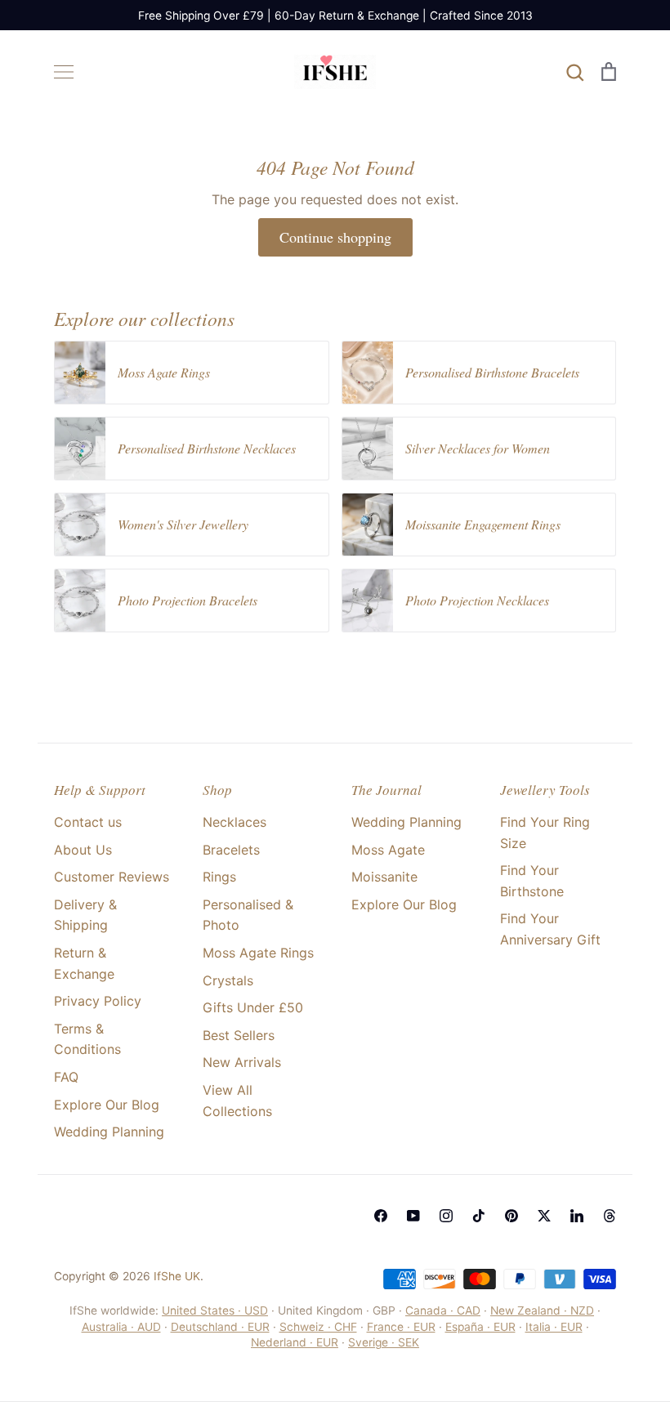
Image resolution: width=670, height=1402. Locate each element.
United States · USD (215, 1310)
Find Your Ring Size (545, 832)
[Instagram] (446, 1215)
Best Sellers (239, 1035)
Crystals (228, 980)
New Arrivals (242, 1062)
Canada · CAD (442, 1310)
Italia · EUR (554, 1326)
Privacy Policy (97, 1001)
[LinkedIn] (577, 1215)
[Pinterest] (511, 1215)
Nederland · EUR (294, 1342)
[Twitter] (544, 1215)
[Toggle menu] (64, 72)
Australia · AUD (121, 1326)
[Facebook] (380, 1215)
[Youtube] (413, 1215)
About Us (83, 850)
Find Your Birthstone (532, 881)
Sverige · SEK (383, 1342)
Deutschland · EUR (220, 1326)
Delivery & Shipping (85, 915)
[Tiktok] (478, 1215)
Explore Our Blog (106, 1104)
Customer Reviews (111, 876)
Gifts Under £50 (253, 1007)
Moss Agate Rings (258, 952)
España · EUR (480, 1326)
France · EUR (401, 1326)
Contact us (88, 822)
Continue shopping (335, 237)
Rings (219, 876)
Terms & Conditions (87, 1039)
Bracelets (231, 850)
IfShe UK (177, 1276)
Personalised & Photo (248, 915)
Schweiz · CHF (318, 1326)
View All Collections (237, 1100)
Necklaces (234, 822)
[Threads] (609, 1215)
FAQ (66, 1077)
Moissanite (384, 876)
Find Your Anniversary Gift (550, 929)
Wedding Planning (109, 1131)
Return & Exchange (84, 963)
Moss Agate (388, 850)
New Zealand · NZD (542, 1310)
